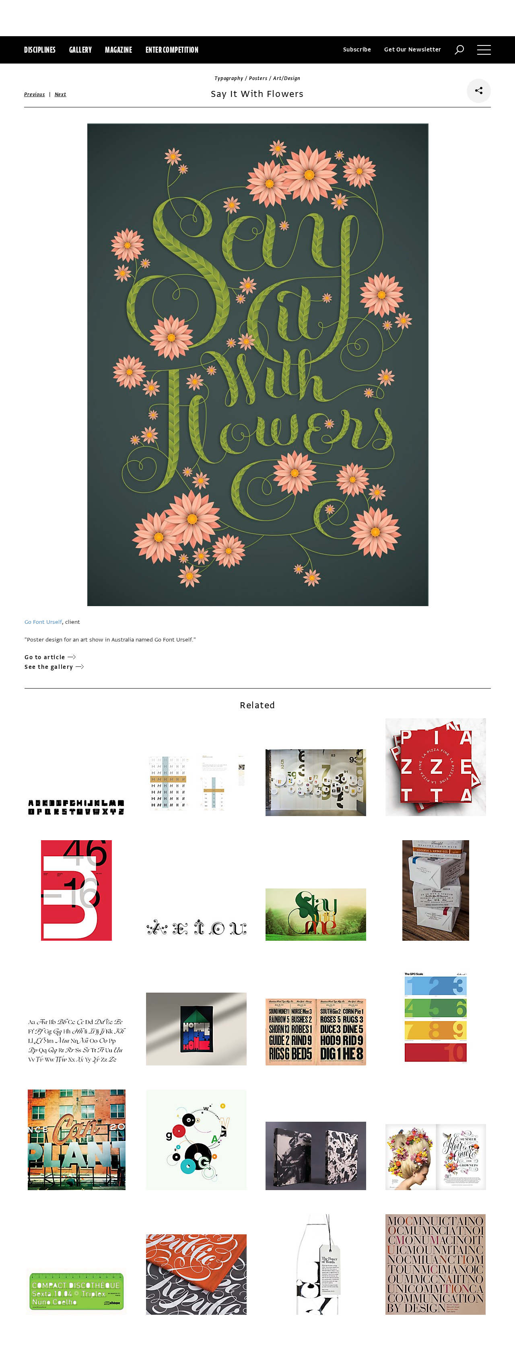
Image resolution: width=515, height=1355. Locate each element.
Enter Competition (172, 50)
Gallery (80, 50)
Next (60, 94)
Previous (34, 94)
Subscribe (357, 49)
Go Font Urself (43, 622)
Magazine (118, 50)
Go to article (45, 657)
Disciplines (40, 50)
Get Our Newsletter (412, 49)
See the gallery (49, 667)
